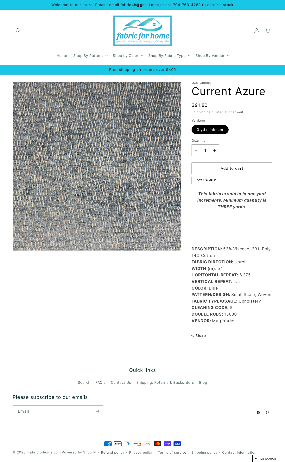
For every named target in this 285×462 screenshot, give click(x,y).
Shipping (199, 112)
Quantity (199, 141)
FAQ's (101, 382)
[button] (18, 30)
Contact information (239, 452)
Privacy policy (141, 452)
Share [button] (200, 336)
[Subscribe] (97, 411)
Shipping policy (204, 452)
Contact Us (121, 382)
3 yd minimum (210, 130)
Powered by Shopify (79, 452)
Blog (203, 382)
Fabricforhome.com (44, 452)
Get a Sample (206, 180)
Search (84, 382)
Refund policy (112, 452)
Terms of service (172, 452)
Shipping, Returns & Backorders (165, 382)
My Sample (268, 458)
